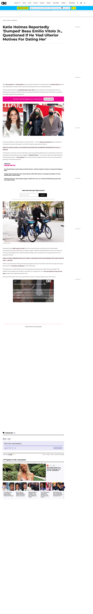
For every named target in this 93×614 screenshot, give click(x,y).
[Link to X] (84, 3)
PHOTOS (42, 3)
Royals (35, 3)
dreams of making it (46, 142)
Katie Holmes (20, 84)
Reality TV (17, 3)
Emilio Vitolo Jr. (55, 84)
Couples (9, 20)
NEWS (24, 3)
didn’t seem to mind (18, 248)
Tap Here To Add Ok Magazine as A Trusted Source (27, 99)
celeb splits (14, 20)
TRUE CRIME (56, 3)
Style (29, 3)
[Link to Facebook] (77, 3)
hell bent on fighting (18, 265)
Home (4, 20)
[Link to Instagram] (81, 3)
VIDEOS (48, 3)
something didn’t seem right (26, 90)
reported (9, 84)
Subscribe (72, 3)
